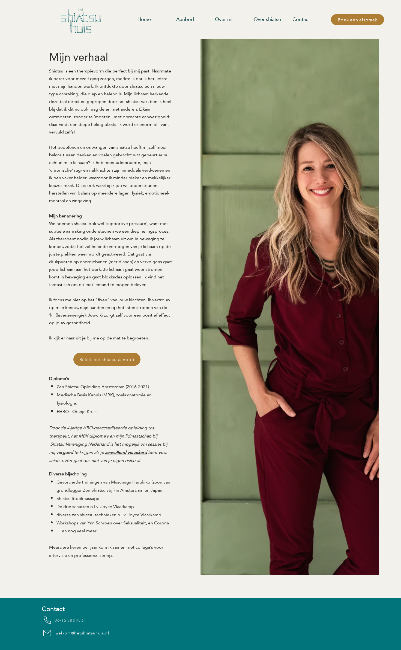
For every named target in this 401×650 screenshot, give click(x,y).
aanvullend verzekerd (126, 452)
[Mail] (47, 633)
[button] (270, 19)
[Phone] (47, 620)
